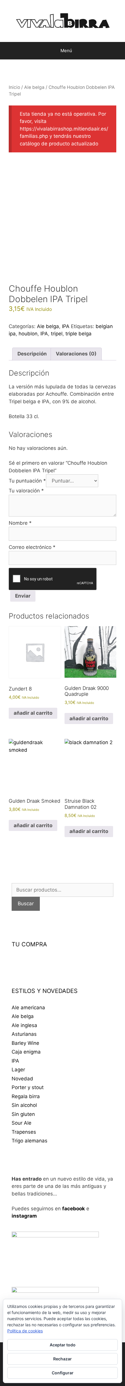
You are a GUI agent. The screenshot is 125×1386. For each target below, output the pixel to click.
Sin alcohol (24, 1105)
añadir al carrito (33, 713)
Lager (18, 1069)
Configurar (63, 1372)
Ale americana (28, 1007)
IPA (65, 326)
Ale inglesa (24, 1025)
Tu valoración (26, 491)
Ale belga (34, 87)
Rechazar (62, 1358)
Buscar (26, 903)
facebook (73, 1208)
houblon (28, 334)
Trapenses (24, 1132)
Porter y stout (28, 1087)
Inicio (14, 87)
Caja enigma (26, 1052)
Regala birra (26, 1096)
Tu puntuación (27, 481)
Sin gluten (23, 1114)
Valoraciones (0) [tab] (76, 354)
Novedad (22, 1079)
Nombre (20, 523)
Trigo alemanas (29, 1141)
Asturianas (24, 1034)
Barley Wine (25, 1043)
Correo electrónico (32, 547)
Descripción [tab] (32, 354)
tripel (57, 334)
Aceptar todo (63, 1344)
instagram (24, 1216)
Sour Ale (21, 1123)
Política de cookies (25, 1330)
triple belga (78, 334)
